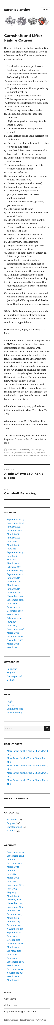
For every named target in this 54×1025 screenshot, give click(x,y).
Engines (39, 450)
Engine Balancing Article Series (20, 1011)
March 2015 (13, 563)
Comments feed (15, 708)
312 (16, 453)
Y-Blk (12, 455)
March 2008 (13, 632)
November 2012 (15, 596)
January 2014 (13, 578)
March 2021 (13, 534)
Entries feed (13, 705)
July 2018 (11, 548)
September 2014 (15, 574)
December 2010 (15, 611)
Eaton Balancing (17, 9)
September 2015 (15, 552)
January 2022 (14, 526)
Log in (10, 701)
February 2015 (14, 567)
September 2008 (15, 629)
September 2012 (15, 600)
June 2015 (12, 556)
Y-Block (19, 455)
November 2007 (15, 640)
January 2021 (13, 537)
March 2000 (13, 647)
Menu (45, 9)
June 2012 (12, 603)
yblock (47, 455)
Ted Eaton (12, 450)
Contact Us (10, 999)
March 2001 (13, 643)
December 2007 (15, 636)
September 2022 (15, 523)
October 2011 (13, 607)
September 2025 (15, 519)
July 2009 (12, 621)
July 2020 (12, 541)
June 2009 (12, 625)
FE (34, 453)
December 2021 (15, 530)
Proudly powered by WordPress (33, 1020)
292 (12, 453)
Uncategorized (14, 676)
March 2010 (13, 614)
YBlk (41, 455)
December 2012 (15, 592)
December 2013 (15, 581)
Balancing (12, 669)
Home (7, 992)
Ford (38, 453)
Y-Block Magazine (31, 455)
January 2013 (13, 589)
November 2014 (15, 570)
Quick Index (10, 1005)
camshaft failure (25, 453)
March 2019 (13, 545)
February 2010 (14, 618)
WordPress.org (14, 712)
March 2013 (13, 585)
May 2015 (12, 559)
